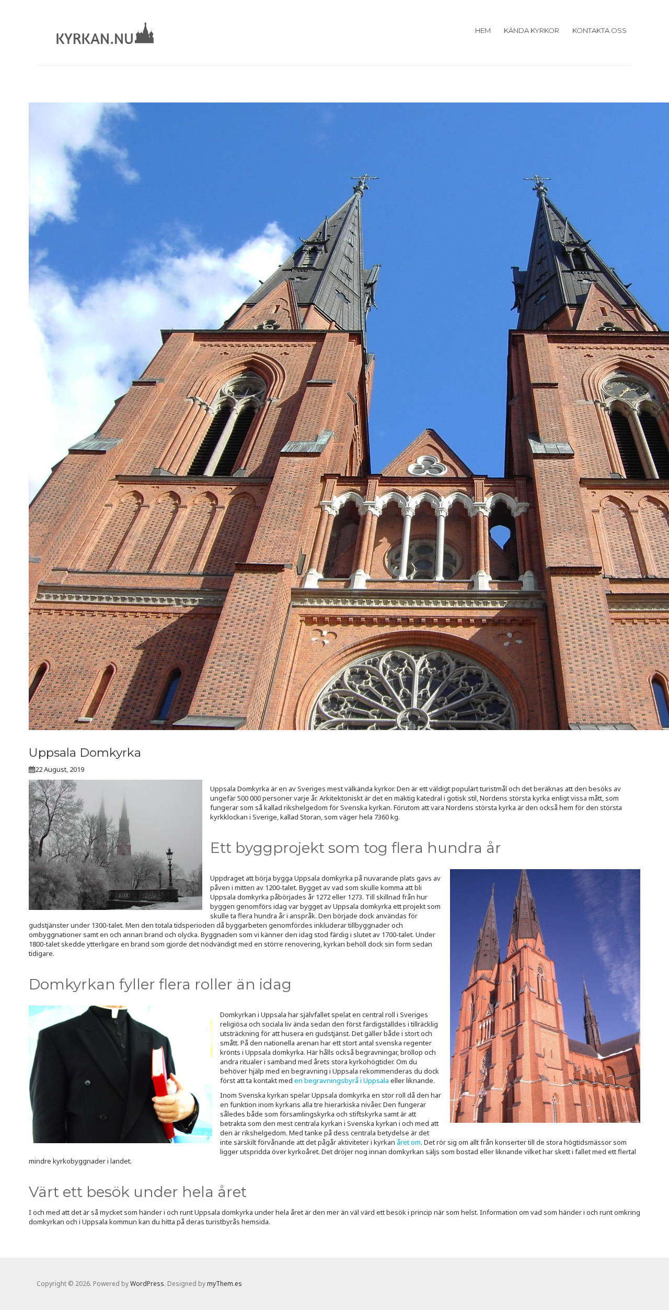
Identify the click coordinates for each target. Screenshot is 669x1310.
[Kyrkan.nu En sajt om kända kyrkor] (105, 31)
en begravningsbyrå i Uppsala (341, 1080)
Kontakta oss (599, 30)
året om (409, 1142)
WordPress (147, 1283)
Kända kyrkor (531, 30)
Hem (483, 30)
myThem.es (224, 1283)
